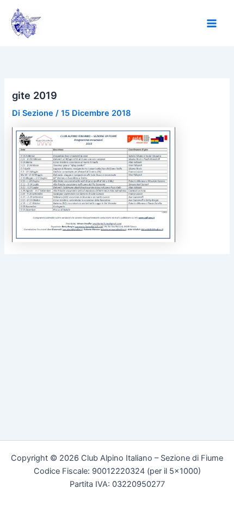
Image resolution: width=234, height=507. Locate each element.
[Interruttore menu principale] (211, 23)
